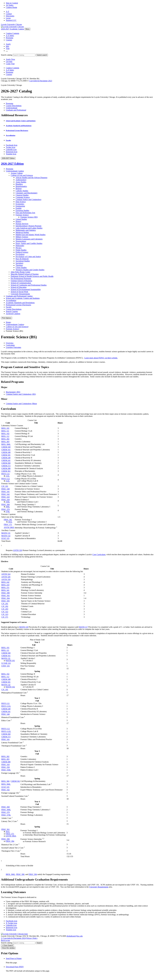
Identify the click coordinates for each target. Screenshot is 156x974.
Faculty (8, 140)
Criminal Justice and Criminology (28, 199)
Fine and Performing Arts (25, 213)
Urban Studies (21, 267)
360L (8, 507)
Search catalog (6, 55)
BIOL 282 (5, 439)
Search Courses (12, 311)
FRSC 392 (5, 596)
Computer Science (23, 197)
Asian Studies (21, 182)
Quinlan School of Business (21, 281)
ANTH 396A (9, 527)
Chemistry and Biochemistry (27, 193)
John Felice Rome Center (20, 272)
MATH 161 (10, 660)
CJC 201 (4, 604)
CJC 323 (4, 614)
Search (39, 943)
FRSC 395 (5, 601)
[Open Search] (7, 51)
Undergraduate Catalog (15, 171)
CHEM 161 (5, 450)
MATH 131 (5, 533)
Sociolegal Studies (23, 261)
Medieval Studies (22, 232)
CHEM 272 (5, 466)
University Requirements (20, 294)
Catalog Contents (12, 33)
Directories (10, 16)
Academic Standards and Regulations (18, 126)
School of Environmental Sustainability (26, 289)
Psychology (20, 254)
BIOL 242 (5, 582)
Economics (20, 204)
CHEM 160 (5, 447)
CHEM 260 (5, 463)
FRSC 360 (5, 504)
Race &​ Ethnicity (22, 259)
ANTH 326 (17, 550)
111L (8, 476)
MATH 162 (10, 687)
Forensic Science (22, 215)
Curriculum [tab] (10, 345)
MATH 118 (23, 627)
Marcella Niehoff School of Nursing (25, 274)
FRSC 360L (6, 810)
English (18, 208)
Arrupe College (17, 173)
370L (8, 512)
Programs (9, 38)
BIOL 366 (5, 781)
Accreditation (10, 135)
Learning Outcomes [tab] (13, 347)
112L (8, 481)
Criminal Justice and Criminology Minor (21, 404)
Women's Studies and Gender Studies (30, 270)
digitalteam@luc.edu (75, 936)
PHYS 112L (6, 731)
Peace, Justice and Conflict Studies (29, 243)
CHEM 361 (5, 471)
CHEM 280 (5, 468)
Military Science (22, 237)
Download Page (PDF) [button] (15, 967)
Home (8, 322)
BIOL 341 (5, 590)
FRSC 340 (5, 489)
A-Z (7, 11)
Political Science (22, 252)
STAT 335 (5, 538)
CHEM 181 (5, 455)
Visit (7, 48)
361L (10, 522)
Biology (19, 188)
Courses (9, 40)
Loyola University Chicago (11, 24)
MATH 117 (83, 627)
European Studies (22, 210)
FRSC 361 (8, 520)
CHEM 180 (5, 452)
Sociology (19, 263)
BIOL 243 (5, 585)
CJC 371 (4, 617)
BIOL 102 (5, 434)
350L (8, 502)
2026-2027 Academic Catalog (12, 29)
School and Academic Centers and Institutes (21, 121)
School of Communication (21, 283)
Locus (8, 18)
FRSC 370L (6, 815)
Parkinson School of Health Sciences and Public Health (32, 276)
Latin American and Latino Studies (29, 228)
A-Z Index (10, 35)
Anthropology (21, 180)
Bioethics (19, 184)
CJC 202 (4, 606)
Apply (8, 44)
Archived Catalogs (13, 314)
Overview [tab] (10, 343)
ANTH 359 (5, 579)
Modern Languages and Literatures (29, 239)
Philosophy (20, 246)
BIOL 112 (5, 436)
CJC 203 (4, 609)
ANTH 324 (5, 574)
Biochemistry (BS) (13, 392)
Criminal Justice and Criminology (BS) (21, 394)
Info (7, 46)
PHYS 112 (5, 479)
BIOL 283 (5, 442)
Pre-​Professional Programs (21, 278)
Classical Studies (22, 195)
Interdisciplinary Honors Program (28, 226)
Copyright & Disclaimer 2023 (40, 81)
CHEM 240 (5, 458)
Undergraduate (11, 108)
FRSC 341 (5, 492)
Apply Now (10, 59)
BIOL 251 (5, 587)
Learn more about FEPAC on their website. (101, 358)
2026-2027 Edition (12, 163)
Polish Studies (21, 250)
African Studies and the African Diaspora (31, 178)
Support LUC (11, 20)
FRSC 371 (8, 524)
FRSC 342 (5, 494)
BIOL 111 (5, 431)
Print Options (6, 318)
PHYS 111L (6, 706)
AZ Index (9, 5)
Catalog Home (11, 7)
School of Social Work (19, 292)
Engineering (20, 206)
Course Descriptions (13, 106)
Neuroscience (21, 241)
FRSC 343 (5, 497)
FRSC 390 (5, 593)
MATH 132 (5, 536)
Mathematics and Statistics (26, 230)
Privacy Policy (32, 938)
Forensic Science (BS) (29, 217)
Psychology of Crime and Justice (28, 257)
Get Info (9, 61)
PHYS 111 (5, 474)
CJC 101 (4, 486)
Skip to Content (12, 3)
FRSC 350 (5, 500)
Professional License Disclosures (17, 130)
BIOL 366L (6, 444)
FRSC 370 (5, 509)
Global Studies (21, 219)
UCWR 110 (6, 663)
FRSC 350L (6, 770)
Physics (18, 248)
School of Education (18, 287)
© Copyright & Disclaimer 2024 (13, 938)
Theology (19, 265)
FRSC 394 (5, 598)
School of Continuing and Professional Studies (29, 285)
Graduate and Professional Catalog (19, 296)
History (18, 221)
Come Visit (10, 64)
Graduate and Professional (16, 110)
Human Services (22, 224)
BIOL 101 (5, 428)
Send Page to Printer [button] (14, 958)
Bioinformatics (21, 186)
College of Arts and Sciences (22, 175)
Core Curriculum (98, 554)
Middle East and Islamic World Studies (30, 235)
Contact (9, 14)
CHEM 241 (5, 460)
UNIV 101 (5, 666)
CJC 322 (4, 612)
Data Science (21, 202)
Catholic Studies (22, 191)
